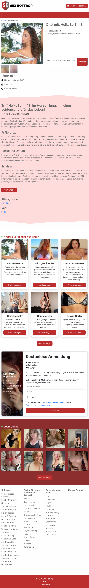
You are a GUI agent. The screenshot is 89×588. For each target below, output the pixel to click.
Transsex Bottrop (8, 558)
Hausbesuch (29, 505)
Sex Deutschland (8, 542)
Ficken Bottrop (7, 513)
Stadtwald (50, 518)
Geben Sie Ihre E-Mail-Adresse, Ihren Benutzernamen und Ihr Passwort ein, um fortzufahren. (52, 381)
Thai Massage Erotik (32, 508)
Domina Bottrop (8, 519)
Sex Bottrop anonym (10, 555)
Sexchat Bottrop (8, 506)
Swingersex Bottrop (32, 515)
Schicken (55, 410)
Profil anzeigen (14, 285)
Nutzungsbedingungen (54, 402)
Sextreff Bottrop (8, 516)
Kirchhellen (51, 506)
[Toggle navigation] (4, 15)
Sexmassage (29, 502)
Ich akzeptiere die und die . (48, 403)
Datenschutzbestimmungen (38, 405)
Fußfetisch (28, 527)
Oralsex (27, 540)
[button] (22, 43)
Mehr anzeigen (44, 343)
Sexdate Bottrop (8, 526)
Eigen (48, 503)
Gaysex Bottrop (30, 531)
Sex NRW (5, 532)
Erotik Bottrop (7, 522)
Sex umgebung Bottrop (52, 513)
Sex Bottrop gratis (9, 500)
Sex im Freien (29, 537)
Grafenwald (51, 522)
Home (3, 20)
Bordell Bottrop (8, 548)
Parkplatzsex (29, 518)
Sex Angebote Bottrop (7, 495)
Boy (47, 496)
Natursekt (28, 534)
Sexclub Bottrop (8, 545)
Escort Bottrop (7, 535)
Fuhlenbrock (51, 509)
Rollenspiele (29, 547)
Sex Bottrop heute (9, 552)
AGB (44, 581)
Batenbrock (51, 531)
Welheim (49, 528)
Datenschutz (44, 584)
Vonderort (50, 499)
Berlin (3, 212)
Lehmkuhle (50, 525)
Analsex (27, 499)
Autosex (27, 543)
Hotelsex (5, 503)
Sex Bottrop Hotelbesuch (6, 562)
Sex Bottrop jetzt (8, 509)
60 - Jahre (6, 203)
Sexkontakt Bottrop (10, 539)
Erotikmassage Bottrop (30, 522)
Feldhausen (51, 535)
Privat (26, 512)
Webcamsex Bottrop (10, 529)
